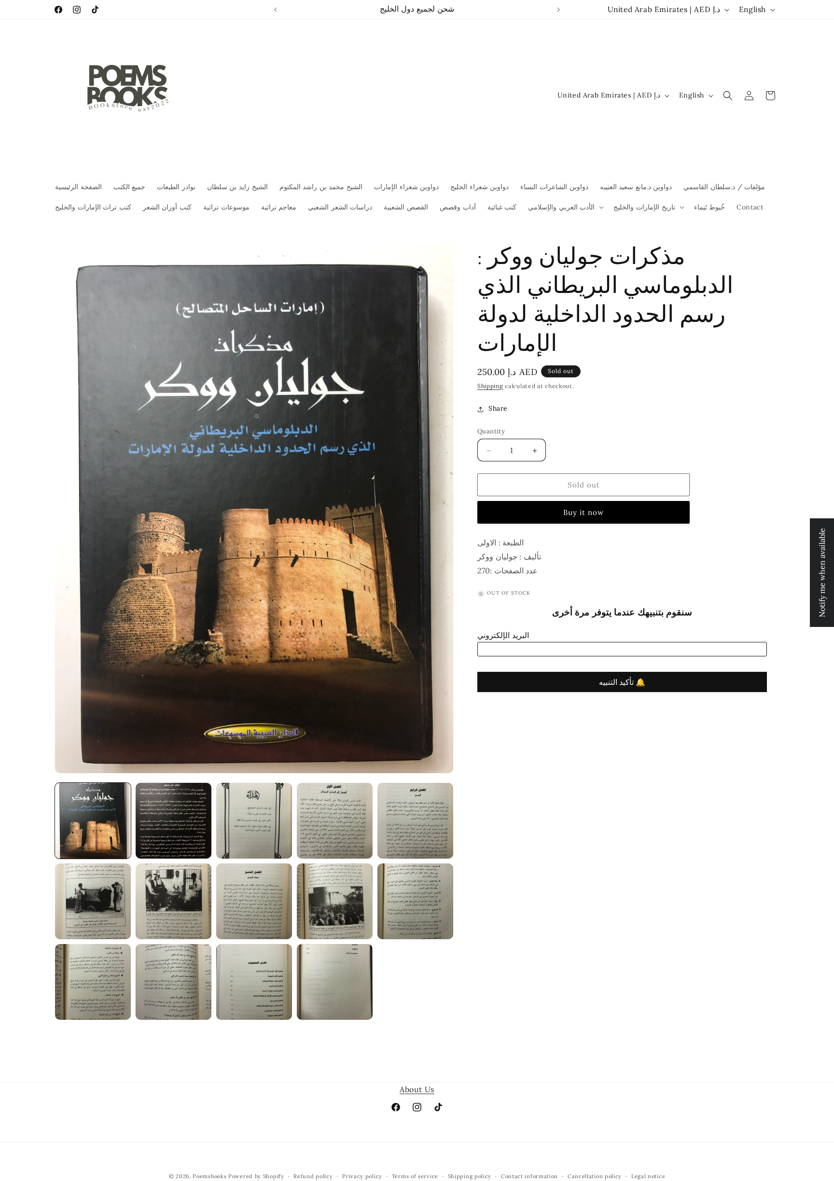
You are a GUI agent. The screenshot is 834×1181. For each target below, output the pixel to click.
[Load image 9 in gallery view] (335, 901)
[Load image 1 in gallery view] (93, 821)
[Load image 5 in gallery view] (415, 821)
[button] (565, 207)
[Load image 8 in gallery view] (254, 901)
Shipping (490, 385)
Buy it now (583, 512)
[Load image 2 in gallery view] (173, 821)
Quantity (491, 432)
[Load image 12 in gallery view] (173, 982)
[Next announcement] (558, 9)
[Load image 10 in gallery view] (415, 901)
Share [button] (498, 408)
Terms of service (415, 1175)
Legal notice (648, 1175)
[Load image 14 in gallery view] (335, 982)
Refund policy (313, 1175)
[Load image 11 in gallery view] (93, 982)
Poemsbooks (209, 1176)
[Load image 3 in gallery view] (254, 821)
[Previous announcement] (275, 9)
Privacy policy (362, 1175)
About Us (417, 1089)
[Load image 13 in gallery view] (254, 982)
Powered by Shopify (256, 1176)
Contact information (529, 1175)
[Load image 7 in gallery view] (173, 901)
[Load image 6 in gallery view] (93, 901)
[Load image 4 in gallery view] (335, 821)
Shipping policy (470, 1175)
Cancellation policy (595, 1175)
